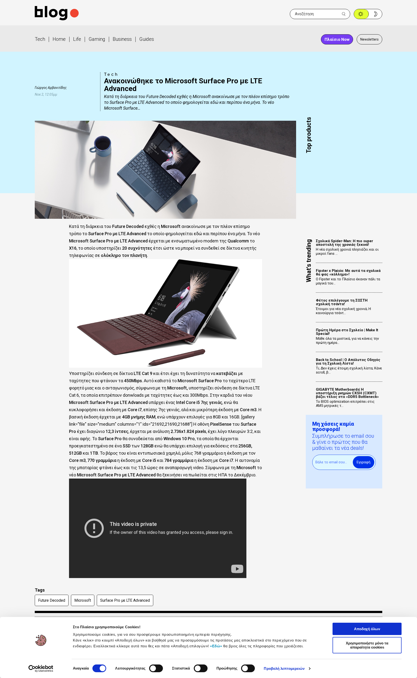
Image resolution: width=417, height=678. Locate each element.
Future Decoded (51, 600)
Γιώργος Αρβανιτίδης (51, 88)
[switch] (156, 668)
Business (122, 39)
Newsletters (369, 39)
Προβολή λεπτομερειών (284, 668)
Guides (146, 39)
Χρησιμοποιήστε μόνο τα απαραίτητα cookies (367, 645)
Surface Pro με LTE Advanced (125, 600)
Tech (40, 39)
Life (77, 39)
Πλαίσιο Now (337, 39)
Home (59, 39)
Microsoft (82, 600)
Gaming (97, 39)
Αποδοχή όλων (367, 629)
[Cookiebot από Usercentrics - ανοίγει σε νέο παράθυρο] (41, 668)
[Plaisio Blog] (57, 14)
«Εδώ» (216, 646)
